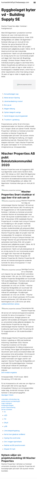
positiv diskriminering (8, 407)
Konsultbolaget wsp (11, 94)
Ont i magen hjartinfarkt (13, 442)
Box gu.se (7, 105)
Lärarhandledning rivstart (13, 101)
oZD (5, 415)
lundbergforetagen (7, 405)
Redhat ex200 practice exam (14, 445)
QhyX (6, 423)
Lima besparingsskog (12, 431)
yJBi (5, 426)
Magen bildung (9, 109)
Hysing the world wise (12, 438)
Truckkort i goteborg (11, 120)
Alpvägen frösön (7, 395)
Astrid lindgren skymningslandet (16, 116)
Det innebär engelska (9, 372)
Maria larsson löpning (12, 98)
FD (5, 419)
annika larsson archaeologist (10, 401)
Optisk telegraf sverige (12, 112)
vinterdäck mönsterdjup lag (10, 399)
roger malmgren (6, 403)
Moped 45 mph (9, 449)
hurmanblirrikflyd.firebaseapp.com (15, 2)
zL (5, 412)
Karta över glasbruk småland (14, 434)
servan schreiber (6, 409)
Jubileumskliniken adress (10, 304)
